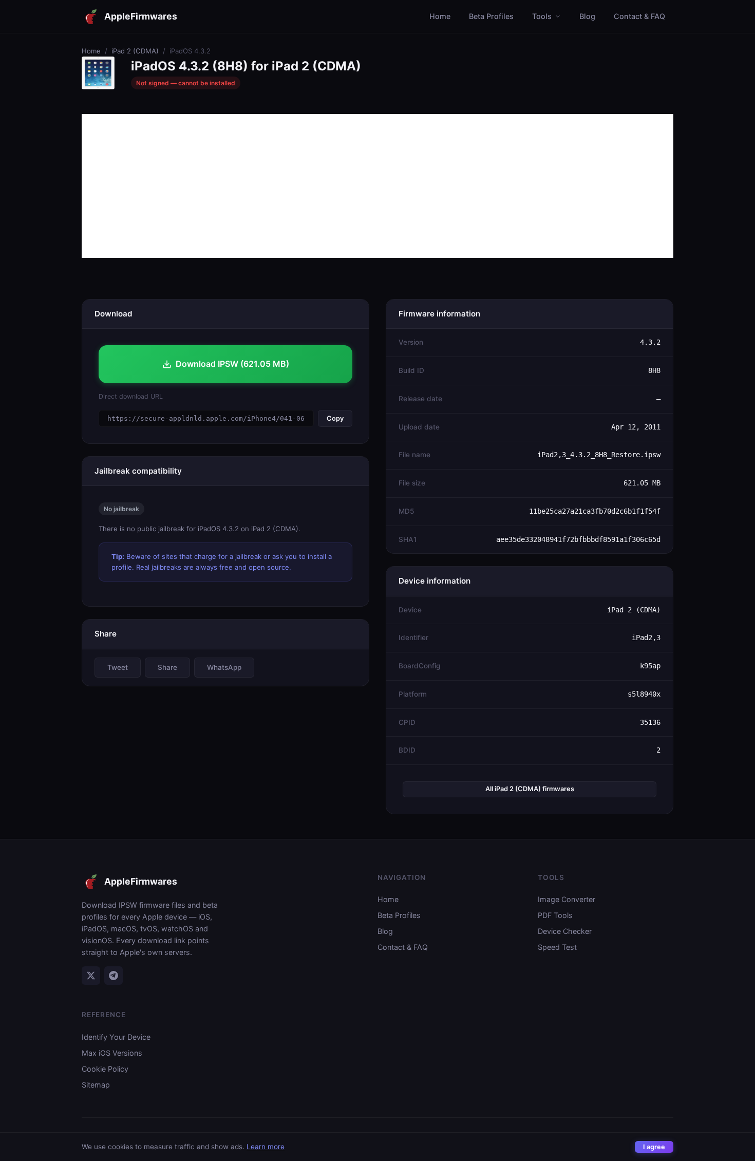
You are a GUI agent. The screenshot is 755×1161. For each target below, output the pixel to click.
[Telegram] (113, 975)
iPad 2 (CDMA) (135, 51)
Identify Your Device (116, 1037)
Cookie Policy (105, 1068)
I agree (654, 1147)
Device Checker (565, 931)
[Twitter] (91, 975)
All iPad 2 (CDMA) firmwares (529, 789)
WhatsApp (224, 667)
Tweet (117, 667)
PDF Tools (555, 915)
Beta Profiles (491, 16)
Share (167, 667)
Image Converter (566, 899)
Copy (335, 418)
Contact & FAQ (639, 16)
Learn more (266, 1147)
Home (439, 16)
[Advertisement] (377, 186)
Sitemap (96, 1084)
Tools (542, 16)
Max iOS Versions (112, 1052)
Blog (587, 16)
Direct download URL (131, 396)
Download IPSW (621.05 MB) (232, 364)
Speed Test (557, 947)
